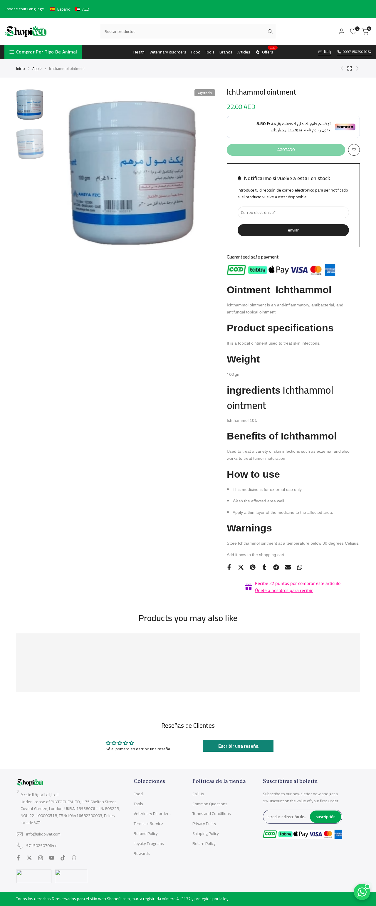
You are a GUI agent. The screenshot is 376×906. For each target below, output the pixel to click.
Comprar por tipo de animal (46, 51)
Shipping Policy (205, 833)
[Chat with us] (362, 892)
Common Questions (209, 804)
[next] (206, 173)
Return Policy (204, 843)
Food (138, 794)
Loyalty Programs (149, 843)
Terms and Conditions (211, 813)
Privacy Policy (204, 823)
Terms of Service (148, 823)
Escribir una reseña (238, 745)
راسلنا (327, 52)
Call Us (198, 794)
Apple (37, 68)
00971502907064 (357, 52)
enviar (293, 230)
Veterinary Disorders (152, 813)
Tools (138, 804)
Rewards (142, 853)
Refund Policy (146, 833)
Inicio (20, 68)
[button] (69, 9)
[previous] (58, 173)
